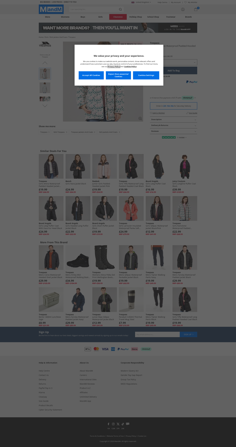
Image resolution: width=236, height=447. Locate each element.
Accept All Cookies (91, 75)
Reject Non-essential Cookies (118, 75)
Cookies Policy (130, 66)
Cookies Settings (146, 75)
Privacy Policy (114, 66)
